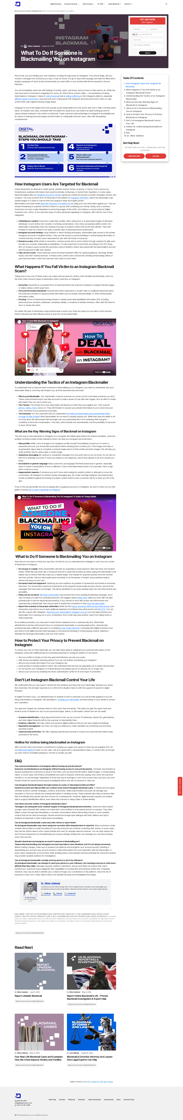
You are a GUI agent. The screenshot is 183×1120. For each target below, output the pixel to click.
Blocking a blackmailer (49, 595)
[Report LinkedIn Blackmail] (39, 971)
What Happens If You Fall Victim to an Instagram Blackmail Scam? (143, 91)
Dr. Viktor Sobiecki (50, 883)
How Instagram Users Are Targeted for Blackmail (143, 85)
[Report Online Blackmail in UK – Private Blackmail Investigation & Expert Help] (91, 971)
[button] (166, 4)
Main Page (52, 1099)
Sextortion (81, 1099)
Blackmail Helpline (26, 750)
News (118, 1099)
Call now (57, 893)
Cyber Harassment (94, 1099)
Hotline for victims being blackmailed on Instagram (144, 128)
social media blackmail (69, 628)
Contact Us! (70, 893)
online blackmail (52, 96)
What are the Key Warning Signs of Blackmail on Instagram (142, 103)
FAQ (128, 133)
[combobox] (135, 34)
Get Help (156, 156)
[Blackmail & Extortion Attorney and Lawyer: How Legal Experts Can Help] (91, 1032)
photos (21, 408)
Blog (16, 11)
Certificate (46, 893)
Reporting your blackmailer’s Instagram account (67, 612)
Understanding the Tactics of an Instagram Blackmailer (145, 97)
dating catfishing (73, 96)
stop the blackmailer (96, 603)
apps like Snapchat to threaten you (56, 203)
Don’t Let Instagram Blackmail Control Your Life (143, 122)
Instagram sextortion (79, 198)
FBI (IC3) (101, 609)
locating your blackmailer (68, 699)
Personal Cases (129, 1099)
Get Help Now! (180, 786)
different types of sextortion (26, 99)
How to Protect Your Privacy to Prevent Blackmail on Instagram (144, 115)
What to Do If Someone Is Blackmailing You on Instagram (144, 109)
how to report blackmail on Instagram (44, 490)
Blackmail (71, 1099)
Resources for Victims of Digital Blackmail (29, 11)
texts (34, 408)
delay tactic (82, 598)
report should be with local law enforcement (90, 606)
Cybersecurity (109, 1099)
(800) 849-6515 (134, 156)
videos (28, 408)
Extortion (62, 1099)
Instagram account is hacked (49, 195)
